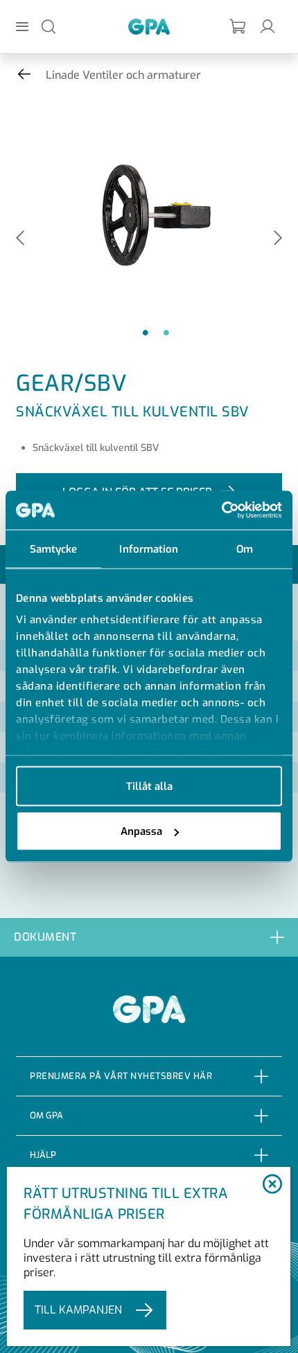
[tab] (149, 937)
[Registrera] (238, 27)
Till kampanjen (78, 1310)
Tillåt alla (149, 786)
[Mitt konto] (267, 26)
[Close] (272, 1185)
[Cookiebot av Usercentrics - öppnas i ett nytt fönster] (221, 510)
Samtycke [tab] (54, 548)
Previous (20, 239)
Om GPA (46, 1115)
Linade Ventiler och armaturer (123, 75)
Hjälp (43, 1155)
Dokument (45, 937)
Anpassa (141, 831)
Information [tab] (148, 548)
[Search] (49, 26)
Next (278, 239)
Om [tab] (244, 548)
